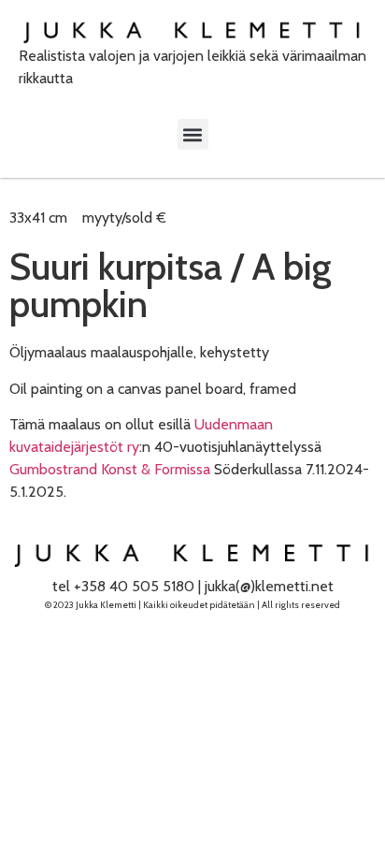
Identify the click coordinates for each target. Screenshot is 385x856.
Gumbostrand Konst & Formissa (109, 469)
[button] (193, 134)
